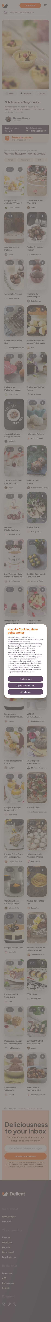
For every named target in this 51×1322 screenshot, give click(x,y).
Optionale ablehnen (25, 685)
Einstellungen (25, 679)
